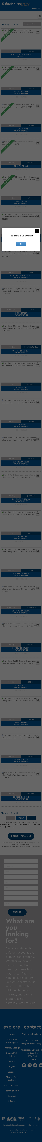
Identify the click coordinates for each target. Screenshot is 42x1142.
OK (21, 244)
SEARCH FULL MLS (21, 836)
